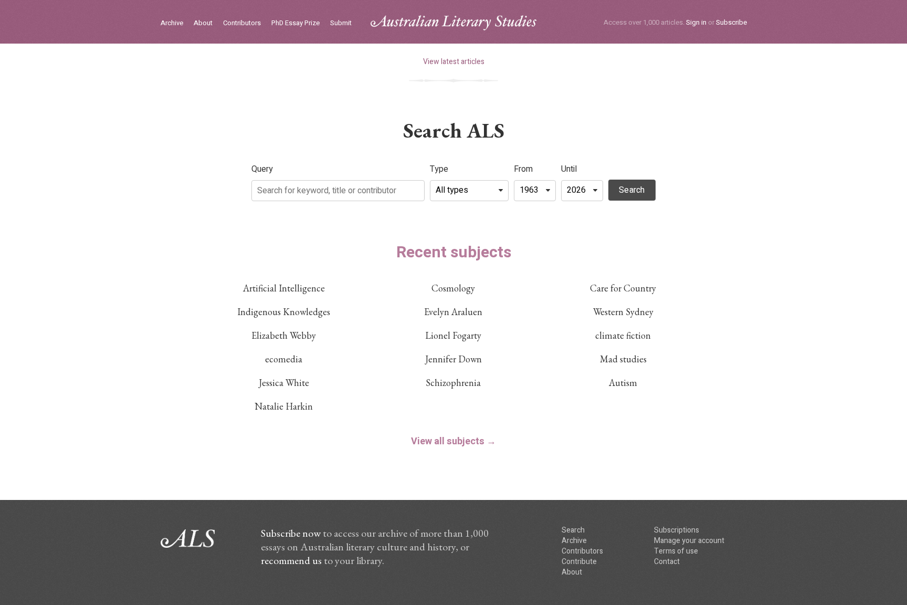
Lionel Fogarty (453, 335)
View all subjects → (453, 441)
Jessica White (284, 383)
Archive (172, 23)
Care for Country (623, 288)
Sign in (696, 22)
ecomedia (283, 359)
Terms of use (676, 551)
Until (569, 169)
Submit (341, 23)
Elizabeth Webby (283, 335)
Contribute (579, 561)
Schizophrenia (453, 383)
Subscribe (731, 22)
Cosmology (453, 288)
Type (439, 169)
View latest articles (453, 61)
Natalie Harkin (284, 406)
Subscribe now (291, 533)
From (523, 169)
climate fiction (623, 335)
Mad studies (623, 359)
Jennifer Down (453, 359)
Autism (623, 383)
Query (262, 169)
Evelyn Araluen (453, 312)
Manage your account (689, 540)
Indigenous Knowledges (283, 312)
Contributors (242, 23)
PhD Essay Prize (295, 23)
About (203, 23)
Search (632, 190)
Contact (667, 561)
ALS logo (453, 22)
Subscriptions (676, 530)
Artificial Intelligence (284, 288)
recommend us (291, 560)
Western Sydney (623, 312)
